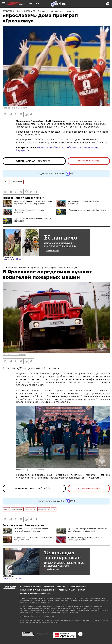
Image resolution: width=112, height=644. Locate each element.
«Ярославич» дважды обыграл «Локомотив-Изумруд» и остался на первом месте (33, 202)
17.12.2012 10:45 (8, 11)
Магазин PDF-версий (77, 587)
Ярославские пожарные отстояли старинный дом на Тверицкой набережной (87, 530)
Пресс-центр (49, 587)
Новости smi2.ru (12, 259)
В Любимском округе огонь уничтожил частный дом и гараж (85, 538)
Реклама (61, 587)
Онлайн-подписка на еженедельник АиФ (38, 590)
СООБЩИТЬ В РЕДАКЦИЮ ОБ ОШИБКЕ (35, 593)
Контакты (82, 590)
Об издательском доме (30, 587)
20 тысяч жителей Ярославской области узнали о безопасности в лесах (31, 530)
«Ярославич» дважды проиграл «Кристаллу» (87, 210)
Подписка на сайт (66, 590)
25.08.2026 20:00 (10, 267)
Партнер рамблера (43, 634)
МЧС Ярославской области (14, 355)
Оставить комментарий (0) (89, 161)
